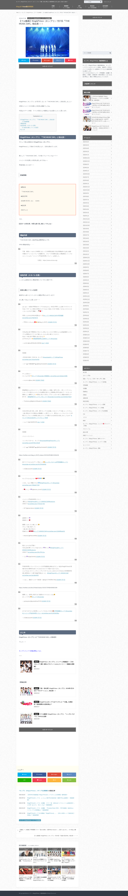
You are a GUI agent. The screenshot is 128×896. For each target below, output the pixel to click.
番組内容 (23, 123)
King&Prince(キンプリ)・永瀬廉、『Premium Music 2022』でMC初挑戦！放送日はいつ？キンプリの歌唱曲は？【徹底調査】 (50, 809)
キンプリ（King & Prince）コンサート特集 (94, 441)
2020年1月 (86, 293)
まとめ (22, 129)
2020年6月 (86, 277)
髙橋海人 (85, 391)
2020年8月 (86, 270)
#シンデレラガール (50, 462)
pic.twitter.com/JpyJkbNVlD (30, 575)
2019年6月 (86, 315)
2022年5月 (86, 203)
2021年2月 (86, 251)
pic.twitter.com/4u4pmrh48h (59, 376)
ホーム (53, 6)
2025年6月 (86, 142)
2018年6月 (86, 354)
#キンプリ (46, 315)
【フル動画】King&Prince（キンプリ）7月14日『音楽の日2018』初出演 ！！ (55, 835)
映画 (84, 420)
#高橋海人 (47, 376)
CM (84, 414)
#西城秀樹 (36, 338)
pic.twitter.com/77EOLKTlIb (36, 503)
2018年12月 (86, 334)
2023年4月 (86, 180)
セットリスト (86, 445)
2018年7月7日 (52, 322)
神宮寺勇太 (86, 401)
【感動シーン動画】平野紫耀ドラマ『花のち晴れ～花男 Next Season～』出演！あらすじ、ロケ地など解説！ (47, 830)
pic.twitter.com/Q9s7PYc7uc (36, 552)
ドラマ (85, 417)
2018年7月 (86, 351)
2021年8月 (86, 232)
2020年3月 (86, 286)
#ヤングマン (37, 397)
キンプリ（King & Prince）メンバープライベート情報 (96, 424)
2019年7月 (86, 312)
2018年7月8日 (40, 380)
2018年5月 (86, 357)
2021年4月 (86, 244)
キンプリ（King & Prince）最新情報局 (36, 893)
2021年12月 (86, 219)
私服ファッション (88, 435)
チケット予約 (86, 375)
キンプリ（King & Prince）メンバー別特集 (94, 382)
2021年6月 (86, 238)
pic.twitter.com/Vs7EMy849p (37, 464)
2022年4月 (86, 206)
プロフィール (86, 429)
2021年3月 (86, 248)
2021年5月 (86, 241)
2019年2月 (86, 328)
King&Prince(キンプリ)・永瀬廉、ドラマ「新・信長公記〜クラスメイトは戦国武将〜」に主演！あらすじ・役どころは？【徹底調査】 (51, 804)
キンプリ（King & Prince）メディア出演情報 (34, 790)
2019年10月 (86, 302)
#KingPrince (59, 357)
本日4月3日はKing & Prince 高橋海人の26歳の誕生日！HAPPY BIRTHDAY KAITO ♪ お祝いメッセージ (101, 120)
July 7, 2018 (45, 343)
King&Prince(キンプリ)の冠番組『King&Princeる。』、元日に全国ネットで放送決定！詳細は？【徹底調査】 (51, 814)
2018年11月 (86, 338)
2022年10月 (86, 190)
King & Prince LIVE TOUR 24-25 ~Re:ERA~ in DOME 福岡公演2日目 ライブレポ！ (101, 105)
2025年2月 (86, 151)
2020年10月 (86, 264)
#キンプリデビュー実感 (41, 417)
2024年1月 (86, 170)
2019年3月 (86, 325)
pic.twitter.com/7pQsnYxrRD (30, 359)
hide (41, 116)
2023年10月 (86, 174)
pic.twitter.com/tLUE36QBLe (50, 613)
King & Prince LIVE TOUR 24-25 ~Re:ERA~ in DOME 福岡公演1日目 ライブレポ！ (101, 112)
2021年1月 (86, 254)
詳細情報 (25, 121)
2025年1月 (86, 154)
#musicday (54, 338)
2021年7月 (86, 235)
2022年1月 (86, 215)
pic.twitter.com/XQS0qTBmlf (62, 397)
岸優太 (85, 395)
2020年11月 (86, 260)
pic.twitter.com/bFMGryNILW (31, 443)
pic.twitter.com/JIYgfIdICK (30, 318)
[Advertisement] (47, 85)
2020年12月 (86, 257)
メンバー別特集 (66, 6)
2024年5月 (86, 164)
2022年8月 (86, 196)
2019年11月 (86, 299)
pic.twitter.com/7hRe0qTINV (30, 485)
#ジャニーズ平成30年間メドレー (32, 613)
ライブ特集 (79, 6)
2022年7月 (86, 199)
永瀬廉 (85, 388)
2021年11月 (86, 222)
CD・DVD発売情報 (92, 6)
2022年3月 (86, 209)
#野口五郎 (42, 338)
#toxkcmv (52, 501)
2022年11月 (86, 187)
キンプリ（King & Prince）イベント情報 (94, 404)
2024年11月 (86, 161)
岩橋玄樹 (85, 398)
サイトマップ (108, 1)
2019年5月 (86, 318)
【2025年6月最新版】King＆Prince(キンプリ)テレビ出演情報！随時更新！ (47, 794)
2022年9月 (86, 193)
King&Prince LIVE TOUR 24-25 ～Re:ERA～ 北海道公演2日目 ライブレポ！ (100, 128)
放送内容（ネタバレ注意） (28, 125)
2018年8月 (86, 347)
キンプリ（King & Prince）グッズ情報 (93, 407)
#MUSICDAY (53, 315)
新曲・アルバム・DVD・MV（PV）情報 (94, 378)
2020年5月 (86, 280)
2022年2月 (86, 212)
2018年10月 (86, 341)
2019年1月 (86, 331)
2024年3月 (86, 167)
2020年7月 (86, 273)
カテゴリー (105, 6)
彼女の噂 (85, 432)
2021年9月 (86, 228)
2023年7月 (86, 177)
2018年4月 (86, 360)
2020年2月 (86, 289)
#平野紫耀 (60, 315)
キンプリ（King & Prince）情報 (91, 448)
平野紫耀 (85, 385)
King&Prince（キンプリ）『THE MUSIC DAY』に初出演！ (37, 119)
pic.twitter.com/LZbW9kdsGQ (56, 531)
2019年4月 (86, 322)
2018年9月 (86, 344)
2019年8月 (86, 309)
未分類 (85, 372)
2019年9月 (86, 306)
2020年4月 (86, 283)
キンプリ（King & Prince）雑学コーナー (94, 438)
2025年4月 (86, 148)
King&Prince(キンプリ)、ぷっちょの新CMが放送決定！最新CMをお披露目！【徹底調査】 (50, 799)
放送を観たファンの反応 (30, 127)
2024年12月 (86, 158)
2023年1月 (86, 183)
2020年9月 (86, 267)
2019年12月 (86, 296)
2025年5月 (86, 145)
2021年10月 (86, 225)
